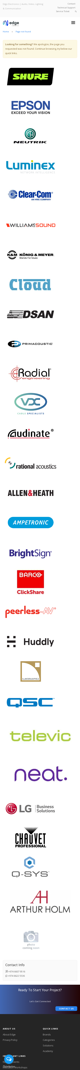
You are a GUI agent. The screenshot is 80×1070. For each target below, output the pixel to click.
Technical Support (66, 7)
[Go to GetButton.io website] (9, 1066)
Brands (47, 1034)
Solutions (48, 1045)
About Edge (9, 1034)
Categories (49, 1040)
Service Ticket (62, 11)
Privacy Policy (10, 1040)
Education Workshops (15, 1067)
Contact (71, 3)
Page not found (23, 31)
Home (6, 31)
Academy (48, 1051)
